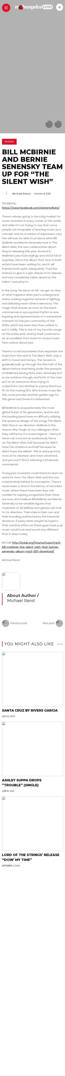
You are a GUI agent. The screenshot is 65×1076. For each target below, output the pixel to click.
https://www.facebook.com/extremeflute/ (31, 208)
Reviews (9, 141)
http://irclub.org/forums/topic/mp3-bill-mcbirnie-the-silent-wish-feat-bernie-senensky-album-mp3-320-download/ (31, 547)
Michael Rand (21, 193)
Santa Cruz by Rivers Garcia (30, 711)
